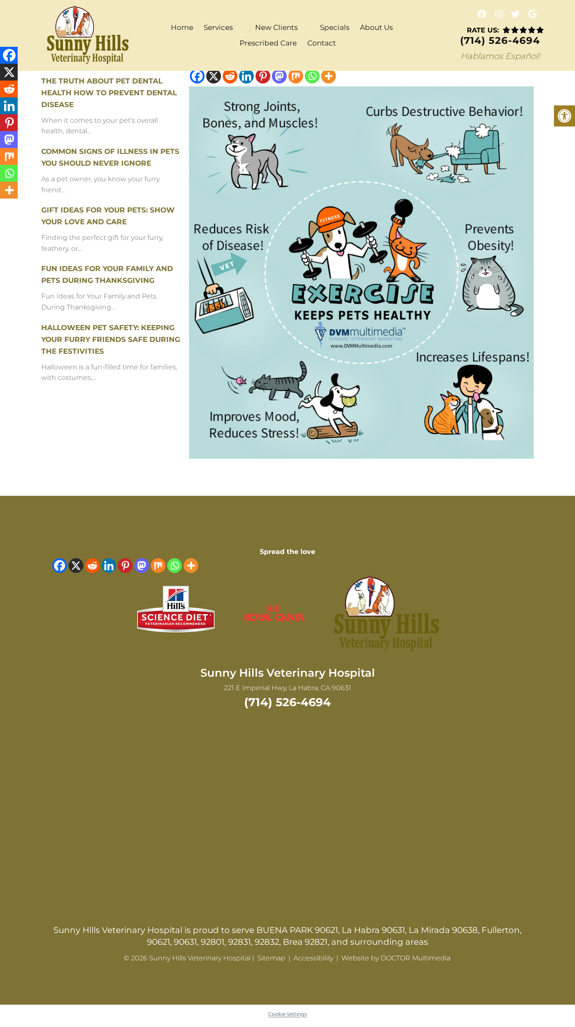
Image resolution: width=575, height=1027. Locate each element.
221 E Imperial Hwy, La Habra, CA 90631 (287, 688)
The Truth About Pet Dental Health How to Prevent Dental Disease (109, 93)
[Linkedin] (246, 76)
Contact (321, 43)
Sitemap (271, 958)
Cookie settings (287, 1014)
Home (182, 27)
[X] (213, 76)
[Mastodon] (279, 76)
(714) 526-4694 (500, 41)
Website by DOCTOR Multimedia (395, 958)
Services (218, 27)
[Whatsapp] (312, 76)
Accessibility (313, 958)
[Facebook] (197, 76)
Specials (334, 27)
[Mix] (295, 76)
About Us (376, 27)
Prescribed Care (268, 43)
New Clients (276, 27)
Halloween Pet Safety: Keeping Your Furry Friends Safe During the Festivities (110, 339)
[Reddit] (230, 76)
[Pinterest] (263, 76)
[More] (328, 76)
